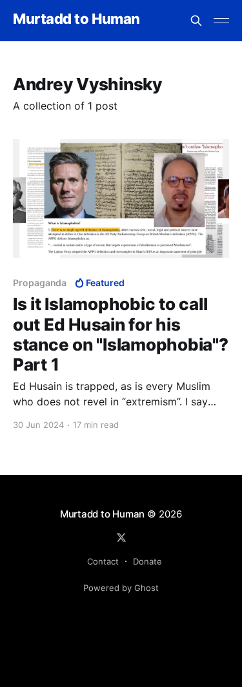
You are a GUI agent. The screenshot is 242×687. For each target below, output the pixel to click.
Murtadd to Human (76, 19)
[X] (121, 537)
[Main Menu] (221, 20)
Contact (103, 561)
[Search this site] (196, 20)
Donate (147, 561)
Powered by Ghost (121, 588)
